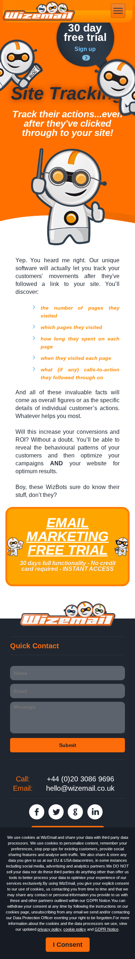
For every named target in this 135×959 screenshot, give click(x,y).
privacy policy (49, 929)
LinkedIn (95, 811)
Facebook (36, 811)
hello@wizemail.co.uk (80, 788)
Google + (75, 811)
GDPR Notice (106, 929)
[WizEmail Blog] (21, 65)
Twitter (56, 811)
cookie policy (74, 929)
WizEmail (39, 11)
